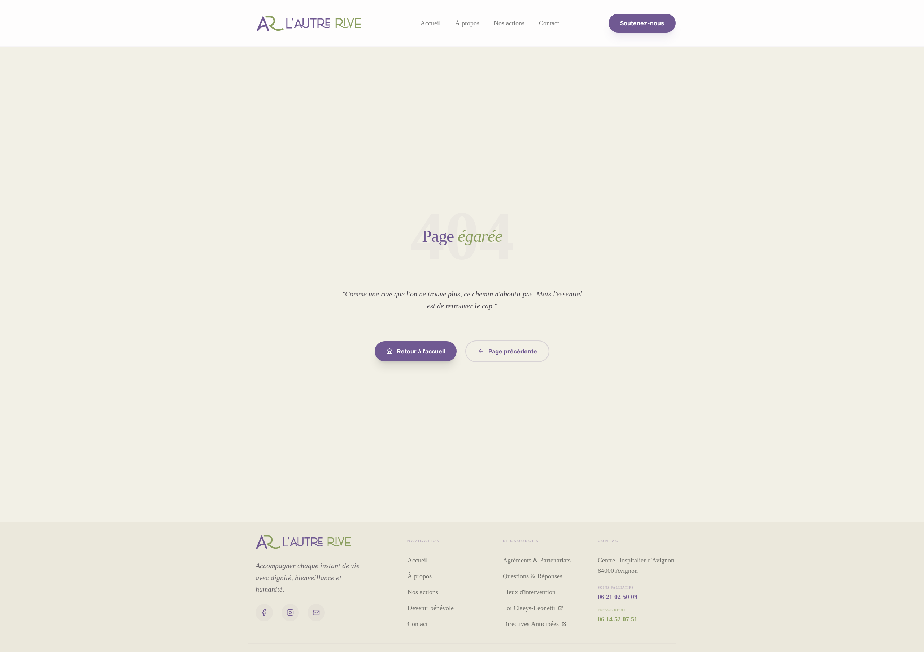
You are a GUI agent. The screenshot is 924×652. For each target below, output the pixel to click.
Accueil (430, 23)
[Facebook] (264, 612)
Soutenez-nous (642, 23)
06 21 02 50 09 (617, 596)
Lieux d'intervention (529, 592)
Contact (549, 23)
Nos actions (509, 23)
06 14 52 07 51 (617, 619)
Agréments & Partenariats (537, 560)
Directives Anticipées (531, 623)
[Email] (316, 612)
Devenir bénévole (430, 608)
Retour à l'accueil (421, 351)
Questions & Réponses (532, 576)
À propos (467, 23)
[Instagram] (290, 612)
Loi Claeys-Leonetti (529, 608)
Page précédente (512, 351)
